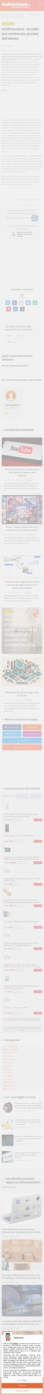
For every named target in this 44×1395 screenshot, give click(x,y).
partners (15, 1343)
